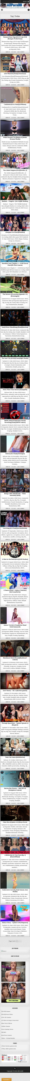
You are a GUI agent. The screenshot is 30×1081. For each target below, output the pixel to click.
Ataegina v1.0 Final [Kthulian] (15, 232)
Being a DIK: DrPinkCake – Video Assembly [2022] (15, 495)
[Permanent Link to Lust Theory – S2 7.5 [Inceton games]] (15, 681)
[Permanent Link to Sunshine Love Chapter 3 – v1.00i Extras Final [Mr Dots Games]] (15, 254)
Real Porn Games (15, 742)
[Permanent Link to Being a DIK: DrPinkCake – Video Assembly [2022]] (15, 480)
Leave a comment (20, 51)
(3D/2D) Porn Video (15, 473)
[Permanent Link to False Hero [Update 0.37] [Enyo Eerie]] (15, 813)
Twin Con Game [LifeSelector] (15, 757)
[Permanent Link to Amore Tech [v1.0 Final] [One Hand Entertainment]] (15, 615)
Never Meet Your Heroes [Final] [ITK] (15, 390)
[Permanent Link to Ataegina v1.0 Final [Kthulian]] (15, 223)
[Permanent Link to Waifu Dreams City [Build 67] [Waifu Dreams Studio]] (15, 128)
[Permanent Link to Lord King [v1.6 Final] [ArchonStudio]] (15, 519)
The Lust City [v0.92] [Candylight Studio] (15, 358)
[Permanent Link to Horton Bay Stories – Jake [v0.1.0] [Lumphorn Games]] (15, 779)
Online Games (5, 1026)
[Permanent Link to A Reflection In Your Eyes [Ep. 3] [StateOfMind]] (15, 845)
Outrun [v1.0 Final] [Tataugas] (15, 454)
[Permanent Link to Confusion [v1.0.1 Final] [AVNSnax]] (15, 95)
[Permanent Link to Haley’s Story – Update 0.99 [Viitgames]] (15, 913)
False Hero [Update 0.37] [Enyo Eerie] (15, 822)
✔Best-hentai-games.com (9, 1046)
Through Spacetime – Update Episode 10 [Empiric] (15, 724)
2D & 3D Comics (6, 1017)
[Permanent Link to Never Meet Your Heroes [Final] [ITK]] (15, 380)
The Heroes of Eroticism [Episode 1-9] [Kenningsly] (15, 295)
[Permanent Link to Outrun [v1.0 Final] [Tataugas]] (15, 444)
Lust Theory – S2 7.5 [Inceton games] (15, 691)
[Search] (29, 10)
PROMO (3, 1032)
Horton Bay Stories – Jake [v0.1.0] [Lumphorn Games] (15, 789)
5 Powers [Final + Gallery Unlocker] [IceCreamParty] (15, 591)
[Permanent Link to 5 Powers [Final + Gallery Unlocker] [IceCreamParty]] (15, 581)
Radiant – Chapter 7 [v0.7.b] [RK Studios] (15, 201)
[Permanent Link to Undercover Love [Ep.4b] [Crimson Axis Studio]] (15, 880)
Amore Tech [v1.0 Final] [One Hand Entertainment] (15, 626)
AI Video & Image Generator (10, 1020)
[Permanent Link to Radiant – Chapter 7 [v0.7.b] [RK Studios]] (15, 191)
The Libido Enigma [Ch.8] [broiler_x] (15, 170)
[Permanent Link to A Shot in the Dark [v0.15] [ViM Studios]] (15, 550)
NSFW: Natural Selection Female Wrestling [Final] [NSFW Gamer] (15, 422)
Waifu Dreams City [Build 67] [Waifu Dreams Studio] (15, 138)
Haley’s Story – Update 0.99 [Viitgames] (15, 923)
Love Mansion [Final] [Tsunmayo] (15, 74)
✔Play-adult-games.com (8, 1048)
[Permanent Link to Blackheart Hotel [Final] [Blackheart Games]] (15, 648)
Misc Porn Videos (6, 1023)
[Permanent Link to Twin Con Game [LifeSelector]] (15, 747)
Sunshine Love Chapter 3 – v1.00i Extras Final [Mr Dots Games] (15, 264)
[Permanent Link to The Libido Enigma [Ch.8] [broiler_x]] (15, 160)
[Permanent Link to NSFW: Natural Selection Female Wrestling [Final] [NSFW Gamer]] (15, 411)
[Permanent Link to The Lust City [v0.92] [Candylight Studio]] (15, 349)
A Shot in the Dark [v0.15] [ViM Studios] (15, 559)
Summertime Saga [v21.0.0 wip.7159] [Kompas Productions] (15, 38)
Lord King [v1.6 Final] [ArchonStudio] (15, 528)
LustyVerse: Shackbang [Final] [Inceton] (15, 327)
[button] (25, 1)
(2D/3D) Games (15, 23)
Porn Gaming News (7, 1029)
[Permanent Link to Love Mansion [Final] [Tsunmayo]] (15, 63)
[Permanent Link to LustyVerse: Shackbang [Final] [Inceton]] (15, 317)
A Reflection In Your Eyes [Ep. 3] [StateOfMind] (15, 856)
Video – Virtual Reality (8, 1038)
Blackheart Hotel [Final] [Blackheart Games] (15, 659)
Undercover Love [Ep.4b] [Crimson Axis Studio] (15, 891)
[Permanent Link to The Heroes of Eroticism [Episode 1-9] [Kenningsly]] (15, 285)
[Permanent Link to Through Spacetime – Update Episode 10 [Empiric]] (15, 713)
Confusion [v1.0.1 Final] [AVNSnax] (15, 104)
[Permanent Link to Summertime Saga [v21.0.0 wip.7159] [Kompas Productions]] (15, 27)
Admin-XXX (8, 51)
